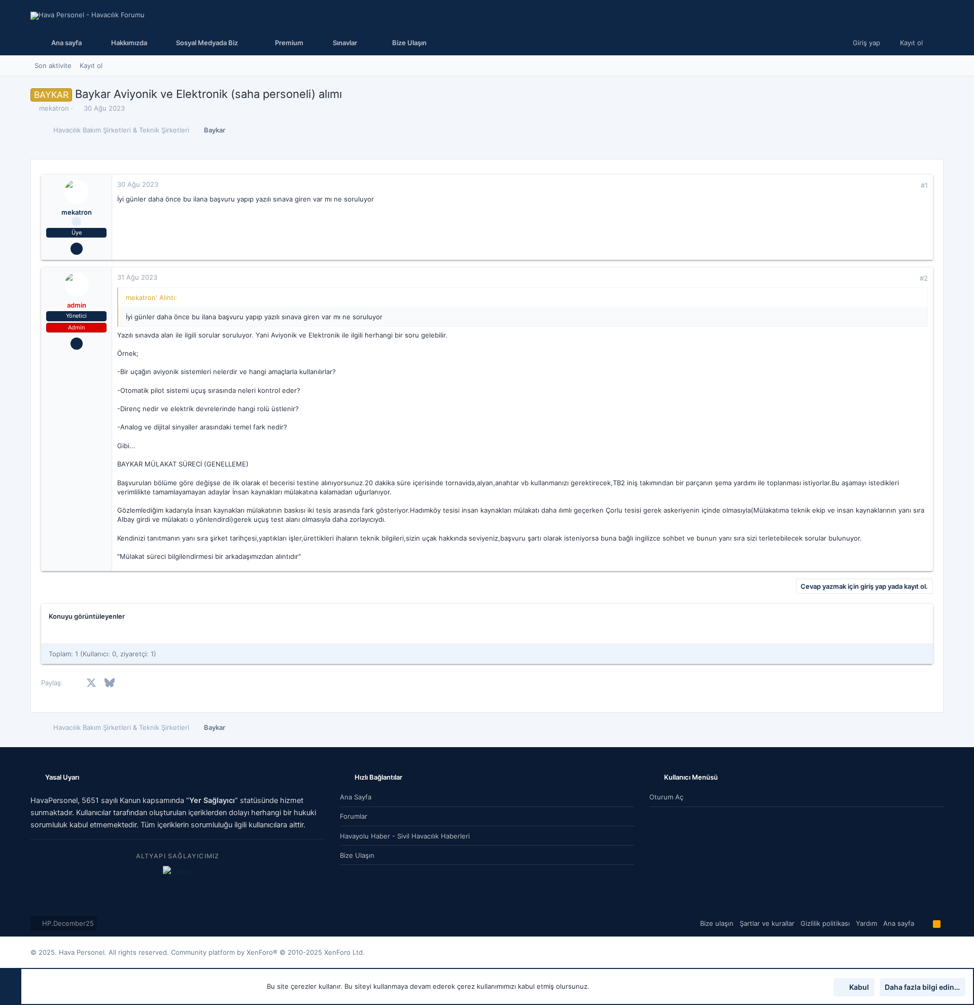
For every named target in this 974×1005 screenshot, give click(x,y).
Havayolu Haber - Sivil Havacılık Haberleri (405, 836)
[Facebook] (908, 952)
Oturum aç (666, 797)
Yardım (866, 923)
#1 (924, 185)
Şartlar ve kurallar (767, 923)
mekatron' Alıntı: (151, 297)
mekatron (54, 108)
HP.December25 (67, 923)
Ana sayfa (355, 797)
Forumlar (353, 816)
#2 (924, 278)
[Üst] (923, 923)
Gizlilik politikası (825, 923)
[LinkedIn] (939, 952)
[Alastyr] (178, 871)
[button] (205, 42)
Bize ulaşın (357, 855)
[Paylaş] (910, 185)
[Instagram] (923, 952)
